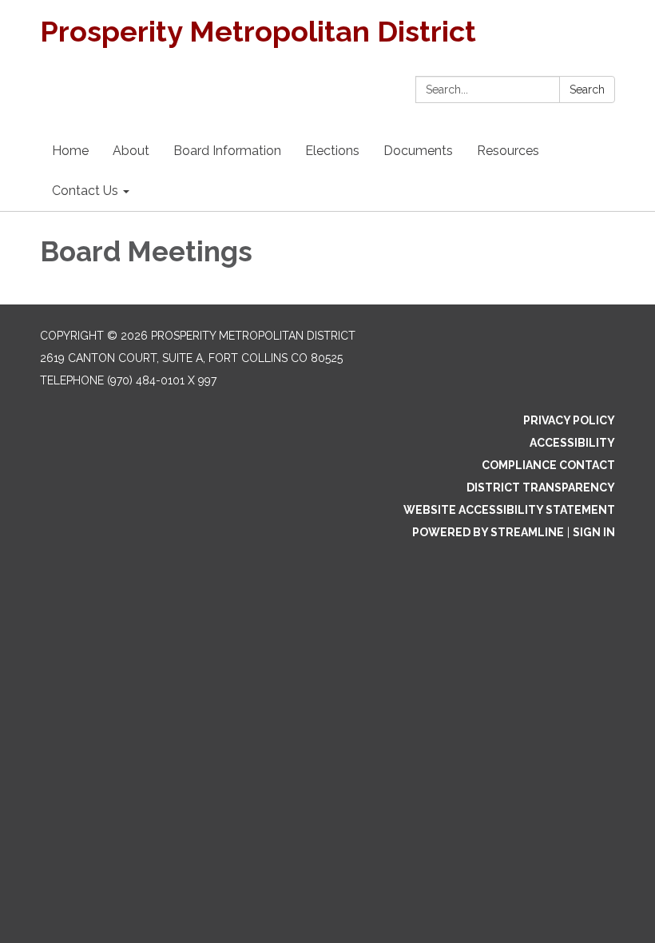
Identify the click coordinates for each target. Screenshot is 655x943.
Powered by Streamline (488, 532)
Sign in (594, 532)
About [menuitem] (131, 150)
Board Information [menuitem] (227, 150)
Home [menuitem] (70, 150)
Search (587, 89)
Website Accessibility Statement (509, 509)
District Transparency (540, 487)
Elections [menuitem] (332, 150)
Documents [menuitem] (418, 150)
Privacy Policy (569, 420)
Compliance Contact (548, 465)
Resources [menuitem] (508, 150)
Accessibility (572, 442)
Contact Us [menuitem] (85, 190)
